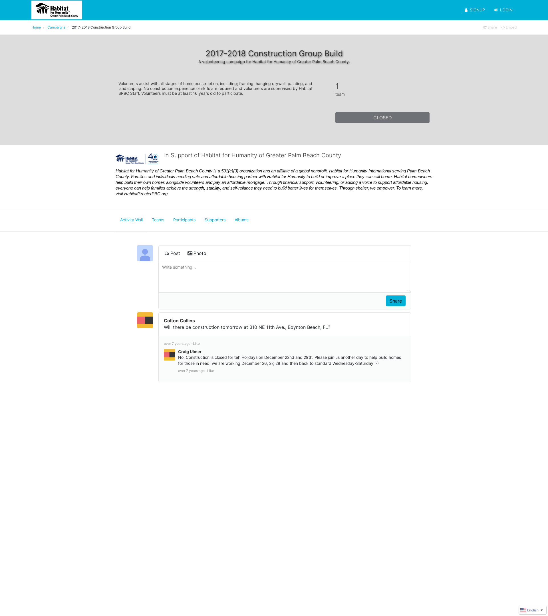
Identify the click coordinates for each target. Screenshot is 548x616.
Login (506, 9)
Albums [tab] (241, 219)
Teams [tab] (158, 219)
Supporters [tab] (215, 219)
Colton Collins (179, 320)
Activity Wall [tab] (131, 219)
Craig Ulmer (190, 351)
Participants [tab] (184, 219)
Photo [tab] (200, 253)
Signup (477, 9)
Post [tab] (175, 253)
